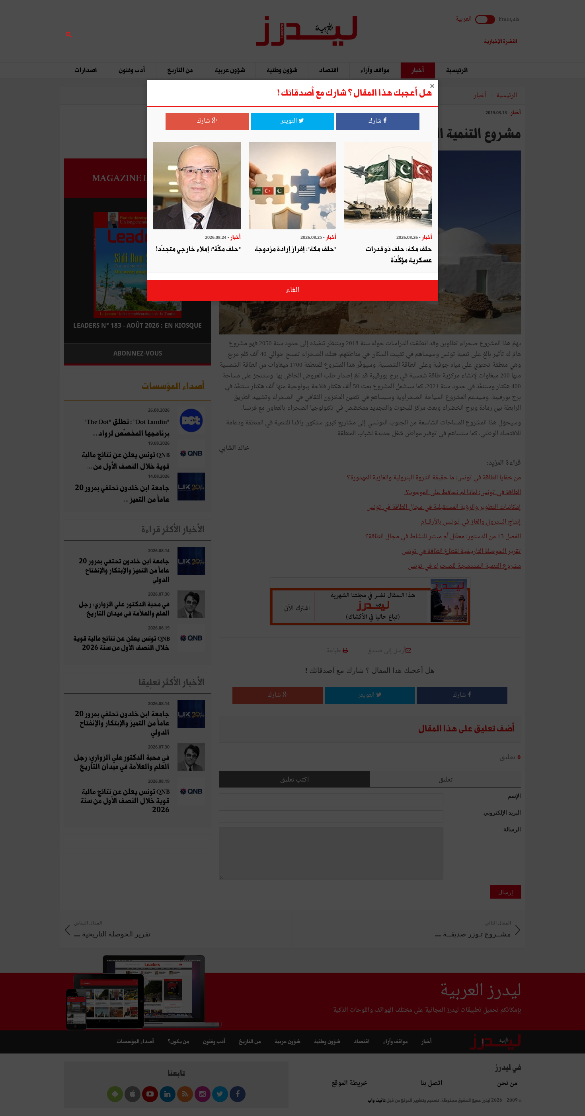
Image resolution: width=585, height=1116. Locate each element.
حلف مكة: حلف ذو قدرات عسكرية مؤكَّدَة (399, 255)
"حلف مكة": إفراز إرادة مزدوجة (295, 249)
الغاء (293, 290)
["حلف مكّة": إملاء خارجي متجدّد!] (197, 186)
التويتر (289, 121)
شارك (376, 121)
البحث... (206, 26)
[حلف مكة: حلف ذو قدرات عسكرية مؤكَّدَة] (388, 186)
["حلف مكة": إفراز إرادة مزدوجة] (292, 186)
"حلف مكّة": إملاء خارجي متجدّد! (198, 249)
